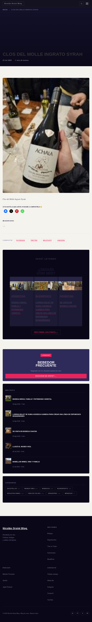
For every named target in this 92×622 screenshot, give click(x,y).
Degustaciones (15, 493)
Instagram (50, 587)
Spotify (5, 580)
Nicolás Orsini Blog (13, 3)
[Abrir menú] (87, 3)
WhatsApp (47, 240)
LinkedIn (61, 240)
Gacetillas (13, 488)
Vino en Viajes (36, 493)
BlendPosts (64, 488)
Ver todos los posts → (46, 332)
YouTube (50, 600)
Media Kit (50, 580)
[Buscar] (81, 3)
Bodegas (47, 488)
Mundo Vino (31, 488)
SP (87, 613)
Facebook (20, 240)
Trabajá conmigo (52, 574)
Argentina (54, 493)
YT (77, 613)
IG (72, 613)
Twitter (34, 240)
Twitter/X (50, 593)
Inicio (5, 10)
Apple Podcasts (7, 587)
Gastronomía (51, 553)
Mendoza (70, 493)
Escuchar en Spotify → (46, 376)
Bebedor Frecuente (9, 574)
